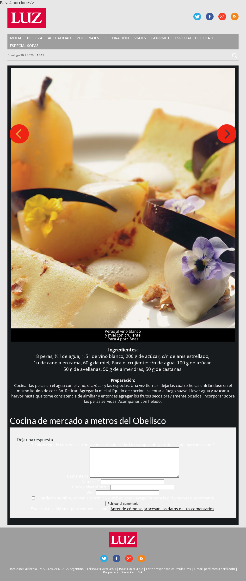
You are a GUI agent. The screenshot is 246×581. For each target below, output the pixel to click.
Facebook (210, 16)
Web (90, 492)
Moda (15, 38)
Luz (26, 18)
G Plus (222, 16)
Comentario (78, 476)
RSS (235, 16)
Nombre (90, 481)
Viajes (140, 38)
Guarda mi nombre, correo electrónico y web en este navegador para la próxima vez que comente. (126, 498)
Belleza (34, 38)
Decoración (117, 38)
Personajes (88, 38)
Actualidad (59, 38)
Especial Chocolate (194, 38)
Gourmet (160, 38)
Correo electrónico (90, 487)
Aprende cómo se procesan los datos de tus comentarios (162, 508)
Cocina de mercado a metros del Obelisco (88, 420)
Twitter (197, 16)
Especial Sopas (24, 45)
